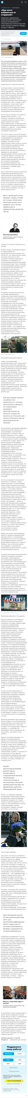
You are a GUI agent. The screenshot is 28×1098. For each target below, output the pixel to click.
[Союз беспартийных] (15, 229)
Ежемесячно (8, 1053)
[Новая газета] (2, 2)
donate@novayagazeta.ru (8, 1089)
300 (19, 1063)
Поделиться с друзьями (13, 1083)
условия (10, 1076)
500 (8, 1063)
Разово (20, 1053)
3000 (7, 1060)
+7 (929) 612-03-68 (7, 1091)
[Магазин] (22, 2)
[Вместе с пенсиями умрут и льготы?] (15, 995)
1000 (19, 1060)
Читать (23, 33)
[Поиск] (25, 2)
